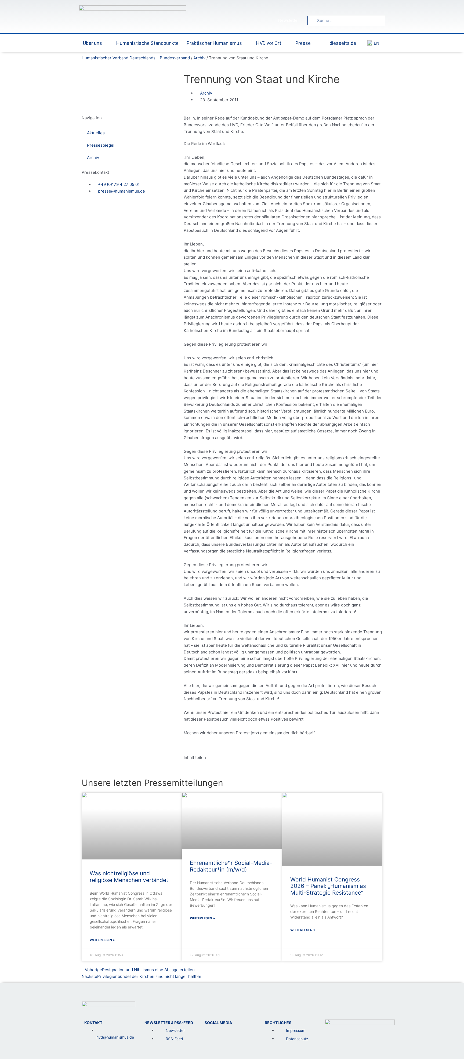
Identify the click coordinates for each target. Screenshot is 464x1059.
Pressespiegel (100, 145)
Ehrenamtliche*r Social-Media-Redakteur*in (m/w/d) (231, 866)
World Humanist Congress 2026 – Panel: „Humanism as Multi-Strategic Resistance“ (328, 886)
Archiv (199, 57)
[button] (185, 770)
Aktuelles (96, 132)
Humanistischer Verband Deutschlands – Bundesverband (136, 57)
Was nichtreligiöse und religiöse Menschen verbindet (129, 876)
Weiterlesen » (102, 940)
